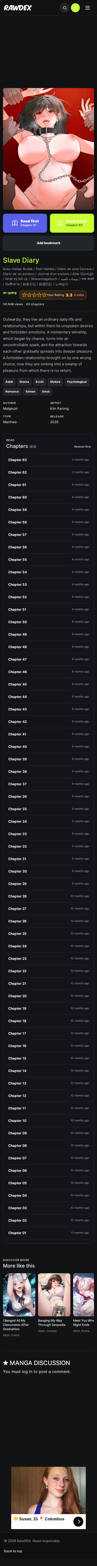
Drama (24, 382)
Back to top (13, 1551)
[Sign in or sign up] (75, 7)
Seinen (30, 391)
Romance (12, 391)
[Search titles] (64, 7)
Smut (45, 391)
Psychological (77, 382)
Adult (9, 382)
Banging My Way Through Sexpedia (51, 1323)
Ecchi (40, 382)
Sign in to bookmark (48, 243)
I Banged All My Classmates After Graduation (16, 1325)
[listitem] (48, 460)
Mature (55, 382)
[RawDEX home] (18, 8)
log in (27, 1371)
